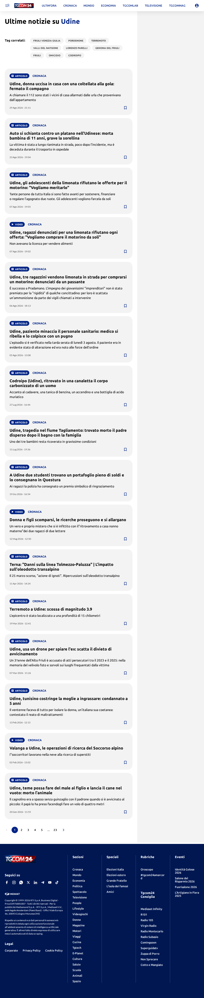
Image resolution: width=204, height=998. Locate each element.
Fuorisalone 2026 (186, 887)
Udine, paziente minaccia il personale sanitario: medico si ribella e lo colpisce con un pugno (64, 333)
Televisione (80, 897)
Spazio (77, 981)
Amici (110, 891)
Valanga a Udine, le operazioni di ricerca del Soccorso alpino (66, 748)
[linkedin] (35, 882)
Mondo (77, 875)
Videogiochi (80, 914)
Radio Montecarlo (152, 931)
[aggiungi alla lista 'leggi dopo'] (125, 107)
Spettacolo (79, 891)
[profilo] (197, 5)
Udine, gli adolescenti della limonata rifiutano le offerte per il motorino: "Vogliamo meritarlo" (68, 185)
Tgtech (77, 947)
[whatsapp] (21, 882)
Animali (77, 975)
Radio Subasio (149, 937)
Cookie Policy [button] (54, 950)
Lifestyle (78, 908)
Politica (77, 886)
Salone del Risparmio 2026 (185, 880)
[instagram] (14, 882)
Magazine (79, 925)
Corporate (11, 950)
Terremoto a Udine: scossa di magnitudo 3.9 (51, 609)
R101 (144, 914)
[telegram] (43, 882)
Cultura (77, 958)
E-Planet (78, 953)
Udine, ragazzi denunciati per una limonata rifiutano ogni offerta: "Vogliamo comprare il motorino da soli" (64, 234)
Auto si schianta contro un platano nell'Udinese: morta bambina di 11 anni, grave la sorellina (61, 135)
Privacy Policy (31, 950)
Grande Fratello (117, 880)
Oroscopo (147, 869)
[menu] (7, 5)
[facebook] (7, 882)
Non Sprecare (149, 959)
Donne (77, 919)
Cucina (77, 942)
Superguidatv (149, 948)
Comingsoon (148, 942)
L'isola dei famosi (117, 886)
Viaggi (77, 936)
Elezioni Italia (115, 869)
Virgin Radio (148, 925)
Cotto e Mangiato (152, 964)
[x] (28, 882)
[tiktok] (57, 882)
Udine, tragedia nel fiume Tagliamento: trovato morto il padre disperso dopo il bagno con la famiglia (68, 432)
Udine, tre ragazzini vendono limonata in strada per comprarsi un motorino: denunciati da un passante (68, 279)
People (77, 903)
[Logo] (24, 5)
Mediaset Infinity (151, 909)
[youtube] (50, 882)
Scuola (77, 970)
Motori (77, 931)
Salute (77, 964)
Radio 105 (147, 920)
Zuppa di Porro (150, 953)
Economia (79, 880)
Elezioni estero (116, 875)
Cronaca (78, 869)
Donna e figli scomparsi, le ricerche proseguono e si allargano (68, 519)
